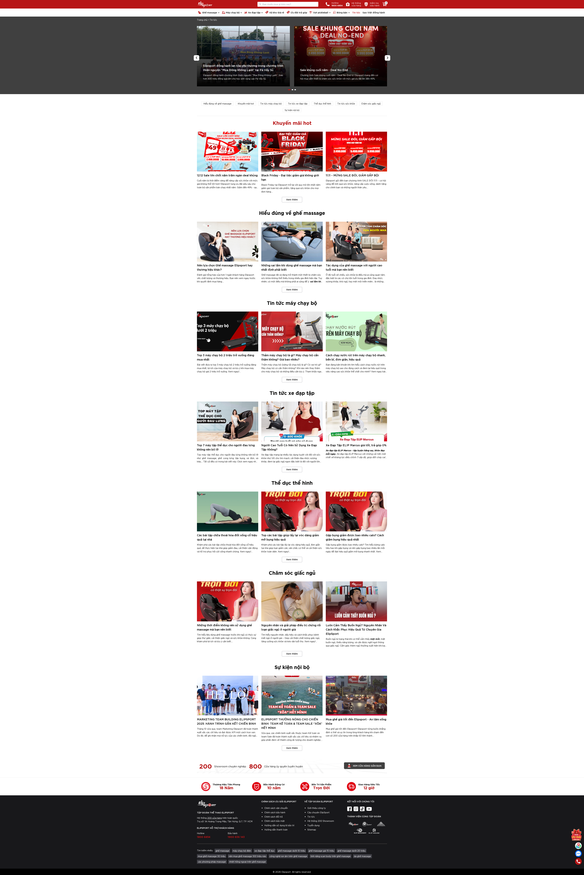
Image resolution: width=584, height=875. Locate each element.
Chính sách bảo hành (274, 812)
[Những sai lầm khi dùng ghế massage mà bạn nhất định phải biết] (292, 242)
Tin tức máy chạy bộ (271, 103)
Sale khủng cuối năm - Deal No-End (324, 70)
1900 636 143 (236, 836)
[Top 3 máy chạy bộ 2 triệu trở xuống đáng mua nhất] (227, 331)
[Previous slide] (196, 58)
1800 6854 (203, 836)
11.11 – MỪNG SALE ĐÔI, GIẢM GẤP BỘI (352, 175)
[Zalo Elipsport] (578, 853)
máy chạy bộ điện (242, 850)
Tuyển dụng (313, 825)
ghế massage (222, 850)
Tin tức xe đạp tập (298, 103)
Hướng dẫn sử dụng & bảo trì (279, 825)
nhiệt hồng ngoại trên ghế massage (247, 861)
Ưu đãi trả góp (299, 12)
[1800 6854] (578, 861)
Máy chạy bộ (233, 12)
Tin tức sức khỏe (346, 103)
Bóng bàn (342, 12)
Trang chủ (202, 19)
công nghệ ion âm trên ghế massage (288, 856)
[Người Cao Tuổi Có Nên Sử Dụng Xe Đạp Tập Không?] (292, 421)
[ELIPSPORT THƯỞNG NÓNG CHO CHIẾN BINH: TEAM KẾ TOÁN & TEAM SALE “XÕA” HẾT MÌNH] (292, 696)
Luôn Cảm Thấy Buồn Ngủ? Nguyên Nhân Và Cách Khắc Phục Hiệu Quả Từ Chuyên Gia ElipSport (356, 629)
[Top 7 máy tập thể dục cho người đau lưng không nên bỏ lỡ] (227, 421)
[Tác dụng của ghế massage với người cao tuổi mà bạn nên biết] (356, 242)
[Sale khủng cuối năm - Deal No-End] (340, 56)
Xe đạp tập (254, 12)
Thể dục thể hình (322, 103)
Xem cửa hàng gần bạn (367, 765)
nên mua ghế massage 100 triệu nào (247, 856)
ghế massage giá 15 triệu (321, 850)
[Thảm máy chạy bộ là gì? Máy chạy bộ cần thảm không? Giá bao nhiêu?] (292, 331)
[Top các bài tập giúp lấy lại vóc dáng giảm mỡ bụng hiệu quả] (292, 511)
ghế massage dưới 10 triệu (291, 850)
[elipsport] (353, 823)
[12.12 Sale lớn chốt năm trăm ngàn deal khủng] (227, 152)
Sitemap (311, 829)
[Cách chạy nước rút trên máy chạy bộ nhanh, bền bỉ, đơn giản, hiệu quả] (356, 331)
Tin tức (356, 12)
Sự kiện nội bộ (292, 110)
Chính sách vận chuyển (276, 808)
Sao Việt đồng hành (374, 12)
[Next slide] (387, 58)
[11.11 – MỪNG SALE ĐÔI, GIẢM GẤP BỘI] (356, 152)
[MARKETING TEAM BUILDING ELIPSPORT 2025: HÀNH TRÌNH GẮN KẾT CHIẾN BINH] (227, 696)
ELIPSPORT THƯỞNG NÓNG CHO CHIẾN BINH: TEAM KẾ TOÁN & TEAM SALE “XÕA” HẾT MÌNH (291, 723)
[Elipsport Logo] (204, 4)
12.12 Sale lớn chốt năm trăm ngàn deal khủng (227, 175)
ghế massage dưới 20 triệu (351, 850)
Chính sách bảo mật (274, 821)
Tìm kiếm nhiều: (205, 850)
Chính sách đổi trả (273, 816)
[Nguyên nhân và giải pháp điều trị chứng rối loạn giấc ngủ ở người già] (292, 601)
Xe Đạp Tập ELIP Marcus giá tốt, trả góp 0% (356, 445)
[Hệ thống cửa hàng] (578, 845)
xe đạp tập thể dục (264, 850)
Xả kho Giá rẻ (276, 12)
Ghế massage (209, 12)
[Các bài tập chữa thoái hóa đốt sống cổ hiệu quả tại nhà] (227, 511)
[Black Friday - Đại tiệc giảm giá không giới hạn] (292, 152)
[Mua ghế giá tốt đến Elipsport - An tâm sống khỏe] (356, 696)
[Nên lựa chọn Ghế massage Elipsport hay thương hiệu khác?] (227, 242)
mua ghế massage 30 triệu (211, 856)
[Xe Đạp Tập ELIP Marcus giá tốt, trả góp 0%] (356, 421)
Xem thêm (292, 199)
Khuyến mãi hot (246, 103)
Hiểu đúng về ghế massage (217, 103)
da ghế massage (362, 856)
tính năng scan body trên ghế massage (331, 856)
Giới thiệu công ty (316, 808)
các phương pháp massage (212, 861)
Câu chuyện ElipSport (318, 812)
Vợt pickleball (320, 12)
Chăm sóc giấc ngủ (371, 103)
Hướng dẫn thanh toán (276, 829)
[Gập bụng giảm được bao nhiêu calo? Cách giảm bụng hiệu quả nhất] (356, 511)
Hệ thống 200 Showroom (320, 821)
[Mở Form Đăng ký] (576, 833)
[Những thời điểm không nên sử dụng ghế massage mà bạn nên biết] (227, 601)
